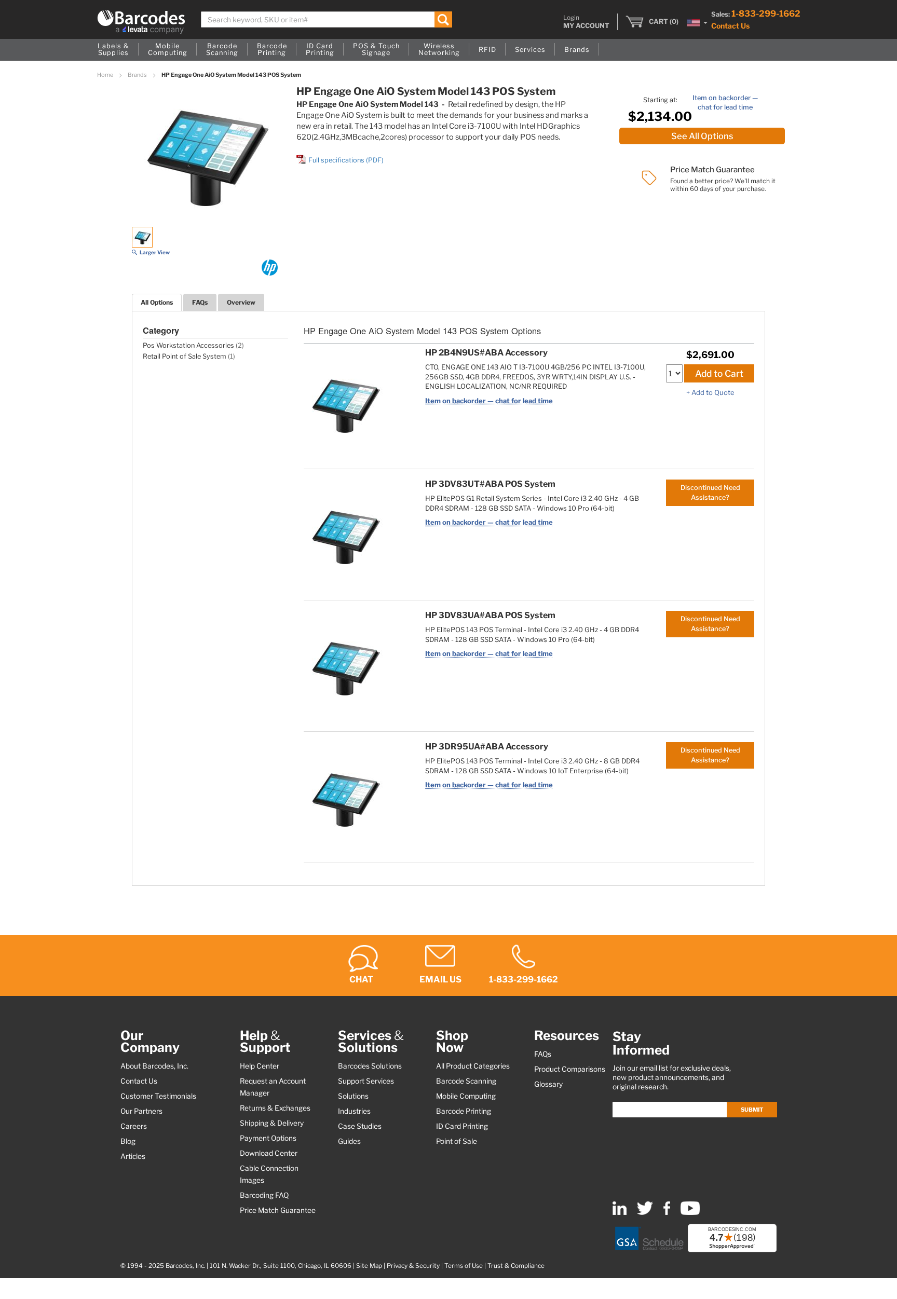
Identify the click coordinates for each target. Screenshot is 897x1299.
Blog (127, 1141)
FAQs (200, 302)
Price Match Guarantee (278, 1210)
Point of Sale (456, 1141)
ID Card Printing (462, 1126)
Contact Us (730, 25)
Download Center (268, 1153)
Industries (354, 1111)
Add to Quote (713, 392)
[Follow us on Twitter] (645, 1212)
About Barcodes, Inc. (154, 1066)
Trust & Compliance (516, 1265)
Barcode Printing (463, 1111)
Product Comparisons (569, 1069)
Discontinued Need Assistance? (710, 492)
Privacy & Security (413, 1265)
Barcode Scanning (466, 1081)
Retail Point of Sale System (184, 356)
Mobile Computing (466, 1096)
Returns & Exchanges (275, 1108)
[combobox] (327, 19)
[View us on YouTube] (690, 1212)
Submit (752, 1109)
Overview (241, 302)
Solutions (353, 1096)
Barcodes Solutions (370, 1066)
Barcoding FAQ (264, 1195)
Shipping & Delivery (272, 1123)
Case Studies (360, 1126)
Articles (132, 1156)
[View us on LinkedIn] (620, 1212)
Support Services (366, 1081)
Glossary (548, 1084)
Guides (349, 1141)
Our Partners (141, 1111)
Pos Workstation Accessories (188, 345)
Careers (133, 1126)
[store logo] (141, 21)
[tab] (157, 302)
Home (105, 74)
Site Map (369, 1265)
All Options (157, 302)
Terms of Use (463, 1265)
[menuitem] (113, 50)
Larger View (155, 252)
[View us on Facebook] (666, 1212)
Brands (138, 74)
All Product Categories (473, 1066)
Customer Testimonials (158, 1096)
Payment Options (268, 1138)
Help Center (259, 1066)
